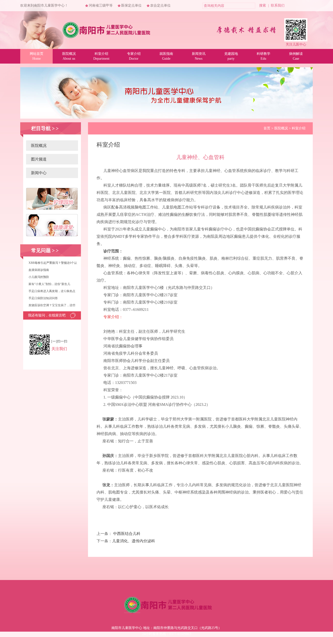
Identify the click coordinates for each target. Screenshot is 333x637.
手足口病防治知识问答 (43, 298)
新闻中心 (39, 173)
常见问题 (41, 250)
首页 (267, 128)
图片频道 (39, 159)
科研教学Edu (263, 56)
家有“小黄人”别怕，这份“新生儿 (49, 284)
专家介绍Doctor (134, 56)
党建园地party (231, 56)
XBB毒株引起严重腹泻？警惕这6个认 (53, 263)
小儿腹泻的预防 (39, 277)
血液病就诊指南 (39, 270)
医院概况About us (69, 56)
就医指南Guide (166, 56)
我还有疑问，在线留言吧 (47, 315)
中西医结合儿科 (126, 534)
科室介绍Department (101, 56)
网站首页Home (36, 56)
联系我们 (277, 5)
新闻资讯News (199, 56)
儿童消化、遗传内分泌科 (133, 541)
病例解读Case (296, 56)
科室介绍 (298, 128)
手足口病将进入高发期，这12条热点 (52, 291)
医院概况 (39, 145)
